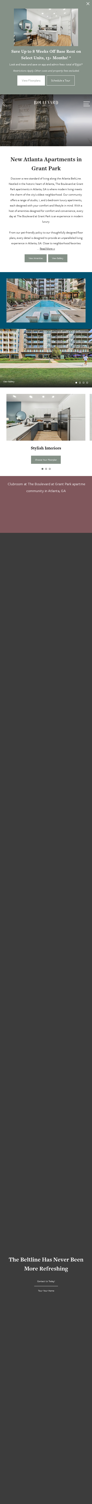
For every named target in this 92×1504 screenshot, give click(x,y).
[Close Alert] (88, 5)
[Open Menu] (86, 104)
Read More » (47, 248)
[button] (42, 469)
